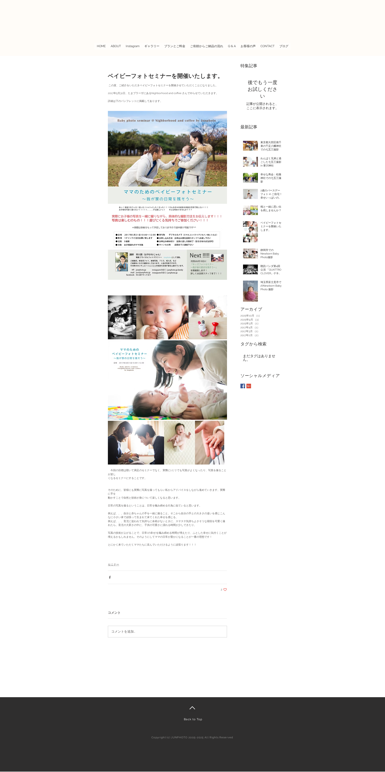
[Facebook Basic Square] (242, 386)
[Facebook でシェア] (110, 577)
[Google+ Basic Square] (248, 386)
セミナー (113, 564)
